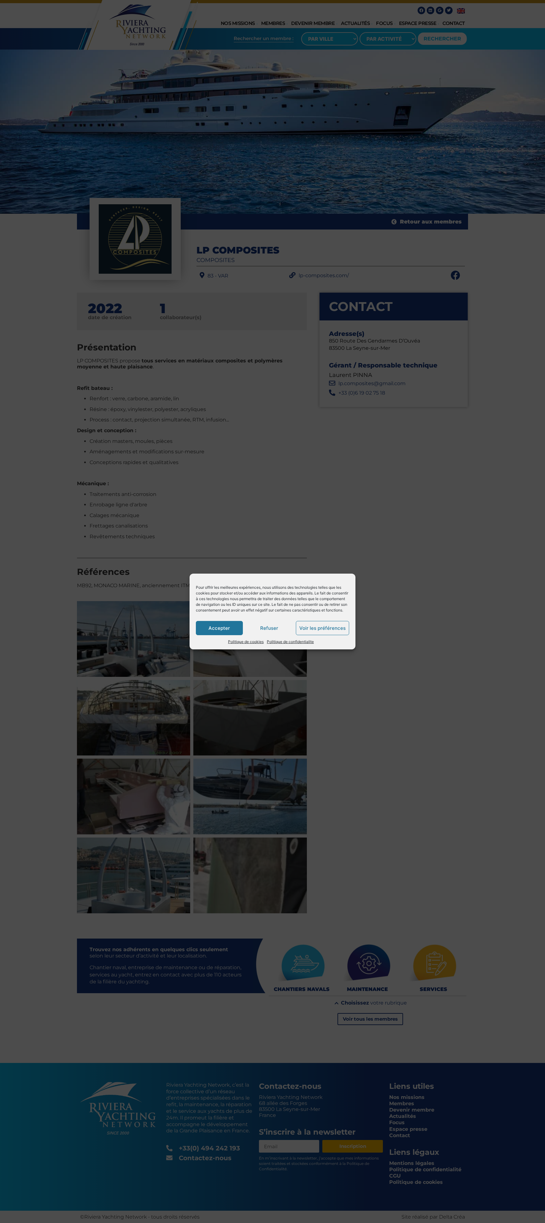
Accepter (219, 628)
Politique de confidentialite (290, 641)
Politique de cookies (246, 641)
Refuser (269, 628)
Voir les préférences (322, 628)
